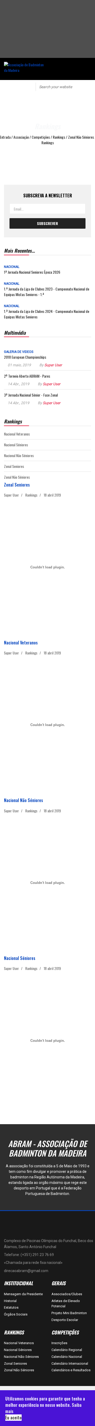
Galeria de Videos (18, 352)
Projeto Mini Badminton (69, 1313)
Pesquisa (87, 86)
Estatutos (11, 1307)
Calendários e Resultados (71, 1370)
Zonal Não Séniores (17, 477)
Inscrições (59, 1343)
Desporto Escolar (64, 1320)
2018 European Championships (25, 357)
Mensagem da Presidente (23, 1294)
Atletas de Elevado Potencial (65, 1303)
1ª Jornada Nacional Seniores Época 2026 (32, 272)
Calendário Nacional (66, 1357)
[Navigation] (14, 86)
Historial (10, 1301)
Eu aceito (13, 1417)
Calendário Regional (66, 1350)
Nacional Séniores (16, 444)
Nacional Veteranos (17, 434)
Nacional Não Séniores (19, 455)
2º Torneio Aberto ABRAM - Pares (27, 376)
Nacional (11, 267)
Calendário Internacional (69, 1363)
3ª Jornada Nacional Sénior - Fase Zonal (31, 395)
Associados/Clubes (66, 1294)
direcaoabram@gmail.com (26, 1271)
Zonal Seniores (14, 466)
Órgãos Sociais (15, 1314)
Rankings (31, 495)
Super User (53, 365)
